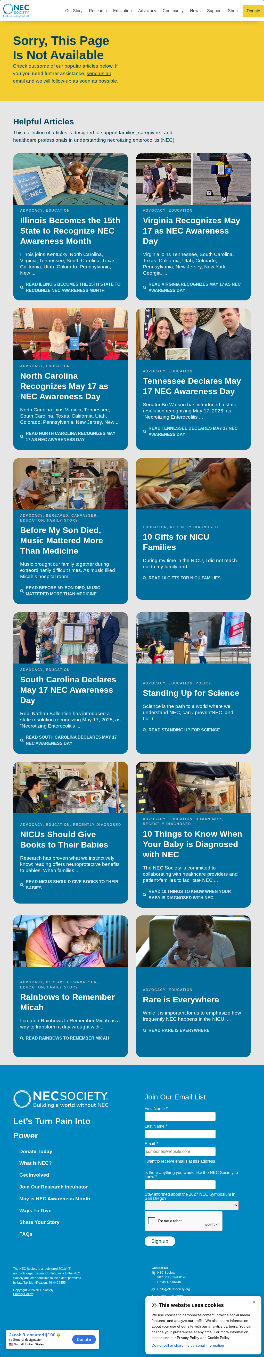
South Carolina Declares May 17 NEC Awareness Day (68, 690)
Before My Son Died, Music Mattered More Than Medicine (61, 540)
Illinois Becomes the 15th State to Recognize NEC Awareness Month (70, 231)
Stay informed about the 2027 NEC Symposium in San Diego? (190, 1196)
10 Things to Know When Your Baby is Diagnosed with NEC (192, 844)
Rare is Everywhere (181, 999)
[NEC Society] (117, 1278)
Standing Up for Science (191, 693)
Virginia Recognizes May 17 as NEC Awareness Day (191, 231)
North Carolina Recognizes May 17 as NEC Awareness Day (64, 386)
